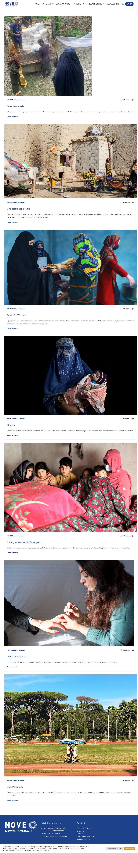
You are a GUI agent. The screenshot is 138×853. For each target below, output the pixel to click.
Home (36, 4)
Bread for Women (16, 315)
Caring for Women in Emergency (24, 542)
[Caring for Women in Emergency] (70, 487)
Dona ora (80, 831)
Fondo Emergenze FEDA (86, 828)
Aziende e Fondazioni (85, 839)
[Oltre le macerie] (48, 55)
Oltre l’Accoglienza (17, 656)
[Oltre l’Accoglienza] (69, 603)
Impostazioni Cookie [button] (114, 848)
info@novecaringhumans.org (57, 836)
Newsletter (113, 4)
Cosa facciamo (63, 4)
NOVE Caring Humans (16, 100)
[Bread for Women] (70, 267)
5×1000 (80, 834)
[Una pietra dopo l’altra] (70, 161)
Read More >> (12, 117)
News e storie (95, 4)
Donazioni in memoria (85, 837)
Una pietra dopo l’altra (18, 209)
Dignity (11, 425)
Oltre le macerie (15, 106)
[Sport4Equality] (70, 725)
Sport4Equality (15, 787)
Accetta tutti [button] (129, 848)
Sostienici (79, 4)
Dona (129, 4)
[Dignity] (70, 375)
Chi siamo (46, 4)
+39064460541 (54, 834)
